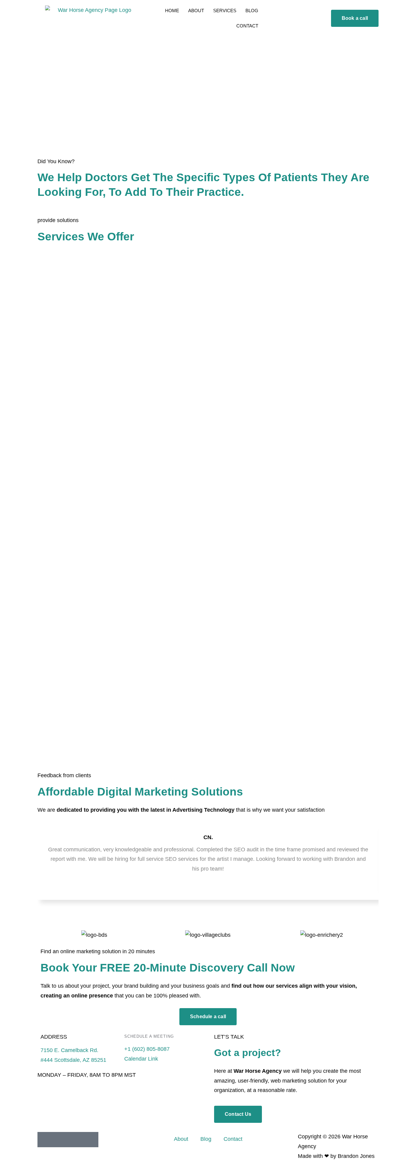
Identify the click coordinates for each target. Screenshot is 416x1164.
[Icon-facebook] (60, 1139)
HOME (172, 10)
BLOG (251, 10)
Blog (205, 1139)
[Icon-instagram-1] (75, 1139)
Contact (233, 1139)
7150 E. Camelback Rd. (69, 1050)
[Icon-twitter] (90, 1139)
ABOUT (196, 10)
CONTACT (247, 25)
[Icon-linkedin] (45, 1139)
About (181, 1139)
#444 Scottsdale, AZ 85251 (73, 1060)
